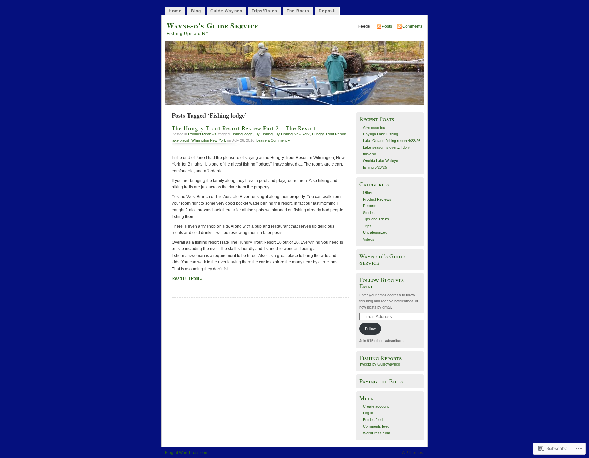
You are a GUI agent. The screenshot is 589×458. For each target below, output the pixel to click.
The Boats (298, 11)
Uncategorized (375, 232)
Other (368, 192)
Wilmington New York (208, 140)
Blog (196, 11)
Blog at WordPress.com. (187, 452)
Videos (368, 239)
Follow (370, 329)
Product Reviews (202, 134)
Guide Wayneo (226, 11)
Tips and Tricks (376, 219)
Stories (369, 213)
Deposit (327, 11)
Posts (387, 26)
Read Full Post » (187, 278)
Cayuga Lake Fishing (380, 134)
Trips (367, 226)
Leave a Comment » (273, 140)
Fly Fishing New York (292, 134)
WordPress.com (376, 433)
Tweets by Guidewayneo (379, 364)
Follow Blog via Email (381, 283)
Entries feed (373, 420)
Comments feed (376, 426)
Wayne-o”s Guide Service (382, 259)
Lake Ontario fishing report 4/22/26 (391, 141)
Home (175, 11)
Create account (376, 406)
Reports (369, 206)
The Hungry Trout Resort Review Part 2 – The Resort (245, 128)
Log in (368, 413)
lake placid (180, 140)
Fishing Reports (380, 358)
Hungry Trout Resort (329, 134)
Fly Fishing (264, 134)
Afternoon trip (374, 127)
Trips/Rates (264, 11)
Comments (412, 26)
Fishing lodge (242, 134)
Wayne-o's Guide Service (213, 25)
